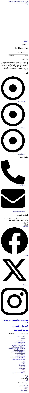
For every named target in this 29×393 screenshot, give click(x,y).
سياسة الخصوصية (21, 330)
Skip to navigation (13, 1)
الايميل (26, 223)
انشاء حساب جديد (23, 385)
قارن (23, 371)
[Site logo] (21, 39)
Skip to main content (23, 1)
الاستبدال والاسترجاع (20, 326)
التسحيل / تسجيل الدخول (18, 372)
